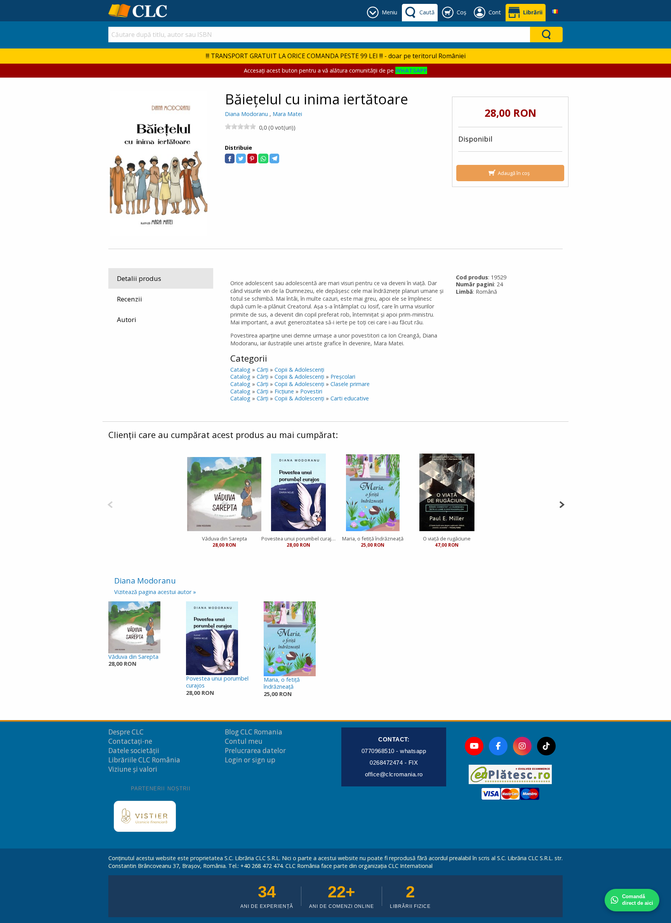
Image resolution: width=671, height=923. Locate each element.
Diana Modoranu (246, 114)
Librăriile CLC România (144, 759)
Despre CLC (126, 731)
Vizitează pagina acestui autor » (155, 592)
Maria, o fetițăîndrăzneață (282, 683)
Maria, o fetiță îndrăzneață (372, 538)
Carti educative (349, 398)
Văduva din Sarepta (224, 538)
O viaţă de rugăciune (447, 538)
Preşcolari (342, 376)
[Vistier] (145, 816)
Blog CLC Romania (253, 731)
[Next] (562, 504)
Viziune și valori (132, 769)
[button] (230, 158)
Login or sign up (250, 759)
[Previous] (110, 504)
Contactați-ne (130, 741)
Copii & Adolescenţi (299, 369)
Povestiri (311, 391)
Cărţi (262, 369)
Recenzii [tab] (129, 298)
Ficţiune (284, 391)
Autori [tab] (126, 319)
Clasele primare (350, 384)
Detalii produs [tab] (139, 278)
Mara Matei (287, 114)
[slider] (240, 126)
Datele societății (133, 750)
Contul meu (243, 741)
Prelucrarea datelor (255, 750)
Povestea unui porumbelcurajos (217, 682)
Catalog (240, 369)
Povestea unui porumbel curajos (298, 538)
